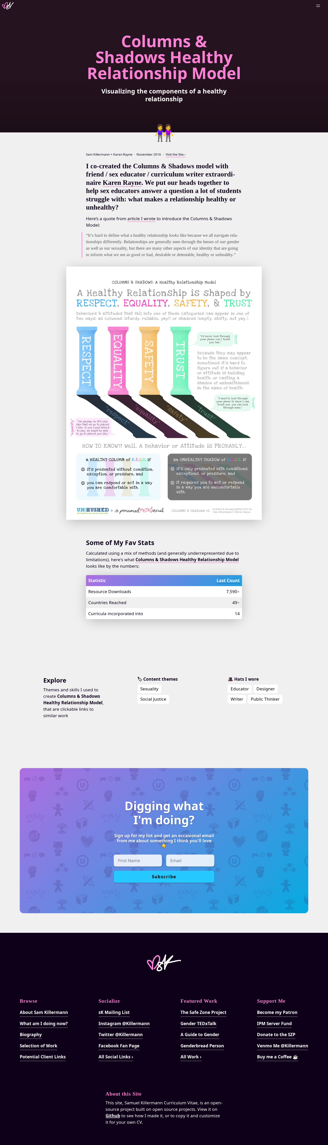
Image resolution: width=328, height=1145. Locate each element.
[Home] (9, 5)
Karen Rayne (122, 182)
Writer (237, 699)
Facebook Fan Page (119, 1046)
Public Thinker (265, 699)
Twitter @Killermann (121, 1034)
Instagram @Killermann (124, 1023)
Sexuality (149, 689)
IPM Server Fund (274, 1023)
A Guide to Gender (200, 1034)
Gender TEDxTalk (198, 1023)
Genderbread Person (202, 1046)
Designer (265, 689)
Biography (31, 1034)
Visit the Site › (175, 154)
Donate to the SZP (276, 1034)
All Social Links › (116, 1057)
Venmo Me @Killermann (282, 1046)
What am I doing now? (44, 1023)
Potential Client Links (43, 1057)
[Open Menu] (318, 5)
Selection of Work (38, 1046)
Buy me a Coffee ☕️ (277, 1057)
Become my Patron (277, 1012)
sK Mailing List (114, 1012)
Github (113, 1116)
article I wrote (141, 219)
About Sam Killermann (44, 1012)
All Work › (191, 1057)
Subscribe (164, 877)
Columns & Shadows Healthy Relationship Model (164, 57)
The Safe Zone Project (203, 1012)
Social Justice (153, 699)
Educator (240, 689)
